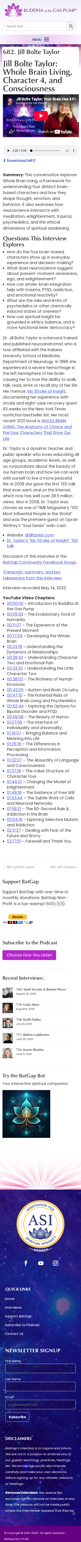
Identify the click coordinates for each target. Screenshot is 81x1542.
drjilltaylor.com (39, 535)
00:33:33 (15, 668)
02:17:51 (14, 841)
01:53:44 (15, 798)
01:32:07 (14, 760)
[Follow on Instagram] (55, 1263)
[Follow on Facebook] (26, 1263)
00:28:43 (15, 657)
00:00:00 (15, 603)
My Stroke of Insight (47, 391)
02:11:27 (14, 830)
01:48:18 (14, 792)
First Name (13, 1361)
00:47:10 (14, 695)
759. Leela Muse (27, 1004)
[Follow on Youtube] (41, 1263)
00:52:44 (15, 706)
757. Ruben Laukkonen (32, 1034)
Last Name (13, 1379)
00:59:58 (15, 717)
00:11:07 (14, 625)
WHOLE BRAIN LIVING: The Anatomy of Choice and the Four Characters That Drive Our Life (37, 430)
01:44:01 (14, 782)
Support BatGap (18, 1317)
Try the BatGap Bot (23, 1075)
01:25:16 (14, 744)
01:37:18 (14, 771)
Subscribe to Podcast (22, 1325)
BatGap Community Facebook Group (39, 562)
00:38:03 (15, 679)
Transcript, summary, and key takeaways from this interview (32, 575)
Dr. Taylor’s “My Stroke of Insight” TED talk (42, 543)
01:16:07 (14, 733)
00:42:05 (15, 690)
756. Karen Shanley (30, 1049)
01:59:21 (14, 809)
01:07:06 (14, 722)
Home (10, 1299)
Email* (10, 1397)
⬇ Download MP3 (19, 160)
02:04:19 (14, 819)
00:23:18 (14, 647)
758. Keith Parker (28, 1019)
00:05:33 (15, 614)
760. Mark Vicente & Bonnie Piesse (41, 989)
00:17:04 (14, 636)
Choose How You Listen (29, 955)
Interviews (13, 1308)
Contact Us (14, 1334)
